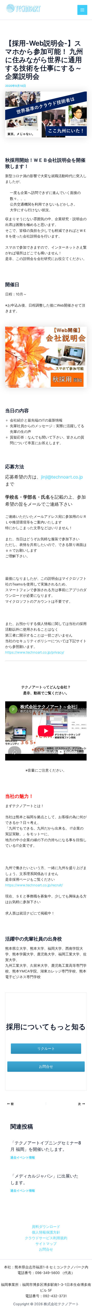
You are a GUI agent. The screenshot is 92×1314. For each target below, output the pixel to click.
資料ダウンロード (46, 1227)
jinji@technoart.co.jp (62, 477)
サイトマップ (46, 1244)
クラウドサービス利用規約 (46, 1238)
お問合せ (46, 1249)
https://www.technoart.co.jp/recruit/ (34, 885)
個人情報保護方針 (46, 1232)
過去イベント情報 (22, 1157)
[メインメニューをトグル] (82, 10)
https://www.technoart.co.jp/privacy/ (34, 652)
